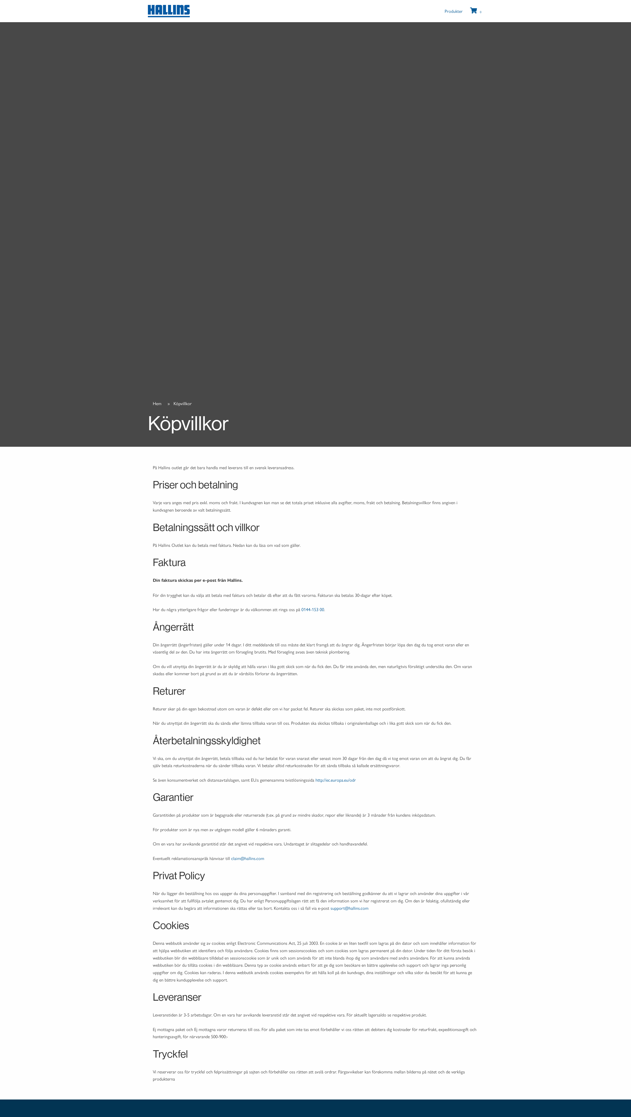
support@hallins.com (349, 908)
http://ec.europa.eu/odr (336, 780)
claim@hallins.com (247, 858)
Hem (157, 403)
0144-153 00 (312, 609)
